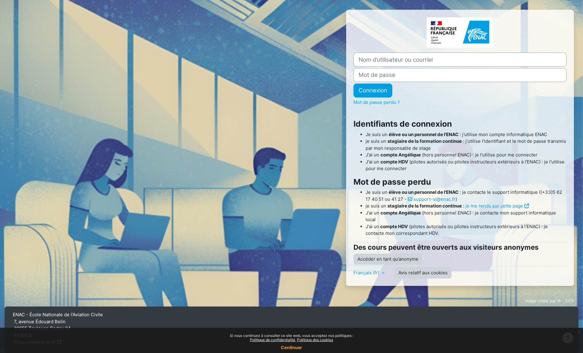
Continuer (291, 347)
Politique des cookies (315, 340)
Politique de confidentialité (272, 340)
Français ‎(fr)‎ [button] (366, 273)
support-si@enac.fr (434, 199)
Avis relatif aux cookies (423, 273)
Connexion (373, 90)
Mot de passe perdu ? (376, 102)
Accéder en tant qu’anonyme (387, 259)
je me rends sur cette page (494, 206)
